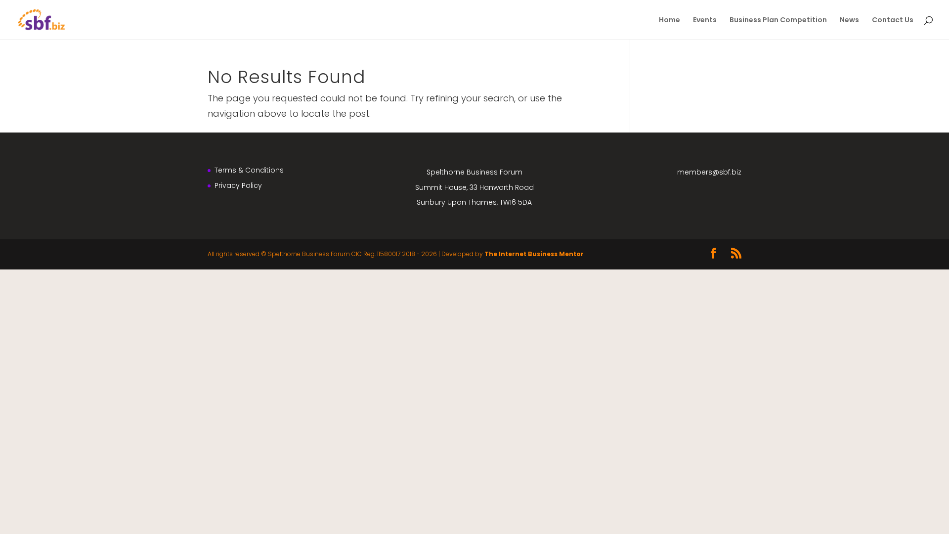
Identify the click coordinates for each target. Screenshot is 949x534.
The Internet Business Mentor (534, 254)
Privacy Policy (238, 185)
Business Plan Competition (778, 20)
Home (669, 20)
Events (705, 20)
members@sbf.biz (709, 172)
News (849, 20)
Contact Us (892, 20)
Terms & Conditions (249, 170)
